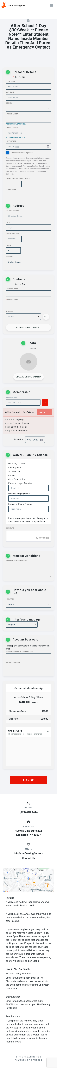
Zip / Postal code (13, 233)
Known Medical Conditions (16, 560)
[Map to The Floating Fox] (28, 880)
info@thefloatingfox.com (28, 853)
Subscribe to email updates (28, 163)
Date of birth (11, 141)
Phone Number (12, 114)
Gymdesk (36, 1060)
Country (9, 256)
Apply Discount (12, 397)
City (8, 222)
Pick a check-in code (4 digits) (18, 178)
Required (10, 599)
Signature (10, 528)
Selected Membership (28, 688)
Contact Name (12, 288)
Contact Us (28, 858)
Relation (9, 311)
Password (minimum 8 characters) (19, 651)
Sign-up (28, 780)
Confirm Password (13, 663)
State (8, 245)
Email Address (12, 127)
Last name (10, 92)
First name (10, 81)
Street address (12, 210)
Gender (9, 103)
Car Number (11, 189)
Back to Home (8, 12)
